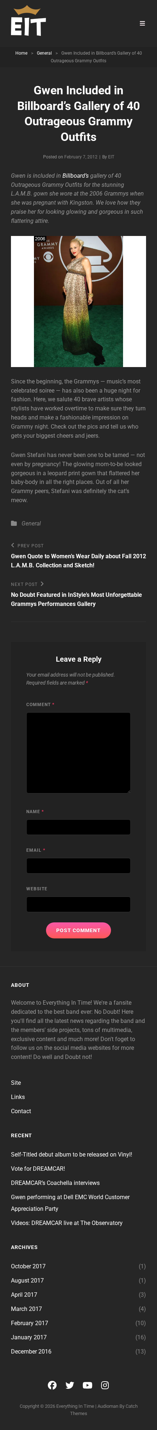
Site (16, 1082)
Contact (21, 1111)
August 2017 (27, 1280)
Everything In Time (75, 1406)
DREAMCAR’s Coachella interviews (55, 1182)
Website (36, 888)
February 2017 (29, 1323)
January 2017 (29, 1337)
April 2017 (24, 1294)
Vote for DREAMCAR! (38, 1168)
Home (21, 53)
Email (35, 850)
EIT (111, 156)
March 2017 (26, 1308)
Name (35, 811)
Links (18, 1097)
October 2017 (28, 1266)
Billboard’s (75, 175)
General (44, 53)
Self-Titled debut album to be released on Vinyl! (71, 1154)
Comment (40, 704)
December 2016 (31, 1351)
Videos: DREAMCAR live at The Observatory (67, 1223)
